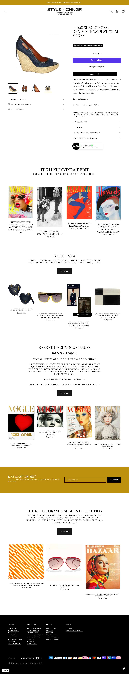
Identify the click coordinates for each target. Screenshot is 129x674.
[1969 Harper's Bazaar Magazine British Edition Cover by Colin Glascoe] (103, 567)
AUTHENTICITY (32, 632)
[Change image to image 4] (48, 88)
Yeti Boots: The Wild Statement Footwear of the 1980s (49, 234)
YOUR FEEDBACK (52, 637)
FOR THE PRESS (52, 639)
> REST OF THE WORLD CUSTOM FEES (86, 133)
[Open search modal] (111, 11)
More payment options (96, 67)
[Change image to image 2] (24, 88)
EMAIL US (49, 630)
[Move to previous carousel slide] (6, 296)
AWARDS (11, 641)
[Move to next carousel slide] (123, 296)
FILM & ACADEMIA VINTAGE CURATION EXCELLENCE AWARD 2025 (64, 2)
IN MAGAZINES (13, 635)
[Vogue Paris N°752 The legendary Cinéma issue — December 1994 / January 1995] (50, 416)
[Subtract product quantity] (16, 313)
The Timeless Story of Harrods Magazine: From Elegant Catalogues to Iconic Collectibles (108, 229)
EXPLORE (69, 628)
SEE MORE (64, 393)
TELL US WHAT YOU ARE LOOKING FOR (80, 630)
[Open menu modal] (6, 11)
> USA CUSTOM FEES (80, 122)
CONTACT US (51, 628)
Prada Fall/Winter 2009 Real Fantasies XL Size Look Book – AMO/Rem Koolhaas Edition (78, 323)
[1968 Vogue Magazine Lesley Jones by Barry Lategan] (107, 423)
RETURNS (30, 639)
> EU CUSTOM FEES (79, 127)
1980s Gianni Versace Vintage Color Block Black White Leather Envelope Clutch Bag (107, 315)
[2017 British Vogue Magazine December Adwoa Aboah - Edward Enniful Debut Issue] (79, 422)
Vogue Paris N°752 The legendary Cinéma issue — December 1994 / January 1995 (50, 432)
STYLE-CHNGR (36, 663)
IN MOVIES (12, 632)
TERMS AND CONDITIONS (36, 635)
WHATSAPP (50, 632)
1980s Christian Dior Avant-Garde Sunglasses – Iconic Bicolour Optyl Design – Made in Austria (50, 315)
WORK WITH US (52, 635)
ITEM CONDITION (33, 630)
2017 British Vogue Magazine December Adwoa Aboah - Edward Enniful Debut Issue (79, 444)
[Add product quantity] (9, 313)
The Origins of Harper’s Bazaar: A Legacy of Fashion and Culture (79, 226)
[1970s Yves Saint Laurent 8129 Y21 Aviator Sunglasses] (64, 562)
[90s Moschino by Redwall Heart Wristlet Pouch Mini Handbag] (21, 294)
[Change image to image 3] (36, 88)
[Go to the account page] (117, 11)
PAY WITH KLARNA (34, 628)
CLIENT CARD (32, 643)
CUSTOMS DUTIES (33, 637)
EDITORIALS (12, 637)
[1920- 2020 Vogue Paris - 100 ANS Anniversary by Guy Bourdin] (21, 423)
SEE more (64, 271)
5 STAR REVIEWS (14, 643)
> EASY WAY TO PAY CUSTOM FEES (85, 138)
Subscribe (114, 480)
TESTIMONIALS (13, 630)
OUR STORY (12, 628)
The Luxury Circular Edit (18, 639)
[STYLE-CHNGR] (64, 11)
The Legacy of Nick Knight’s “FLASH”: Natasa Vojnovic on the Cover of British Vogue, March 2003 (20, 227)
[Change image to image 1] (13, 88)
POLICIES (30, 641)
